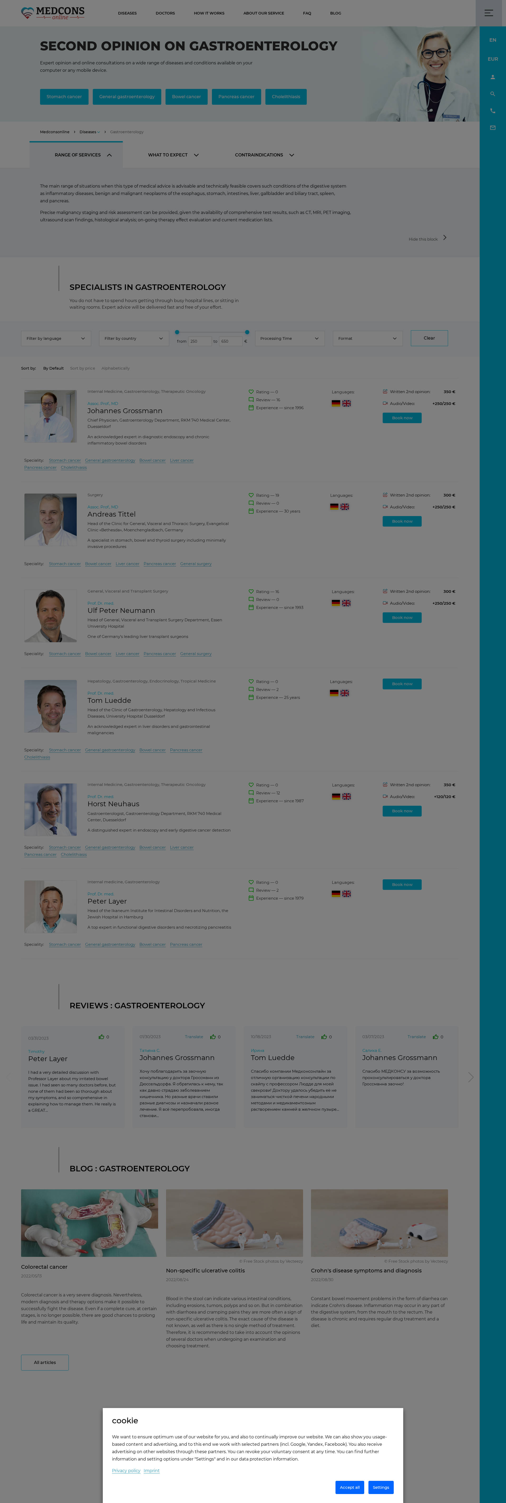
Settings (381, 1487)
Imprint (152, 1470)
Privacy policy (126, 1470)
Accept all (350, 1487)
